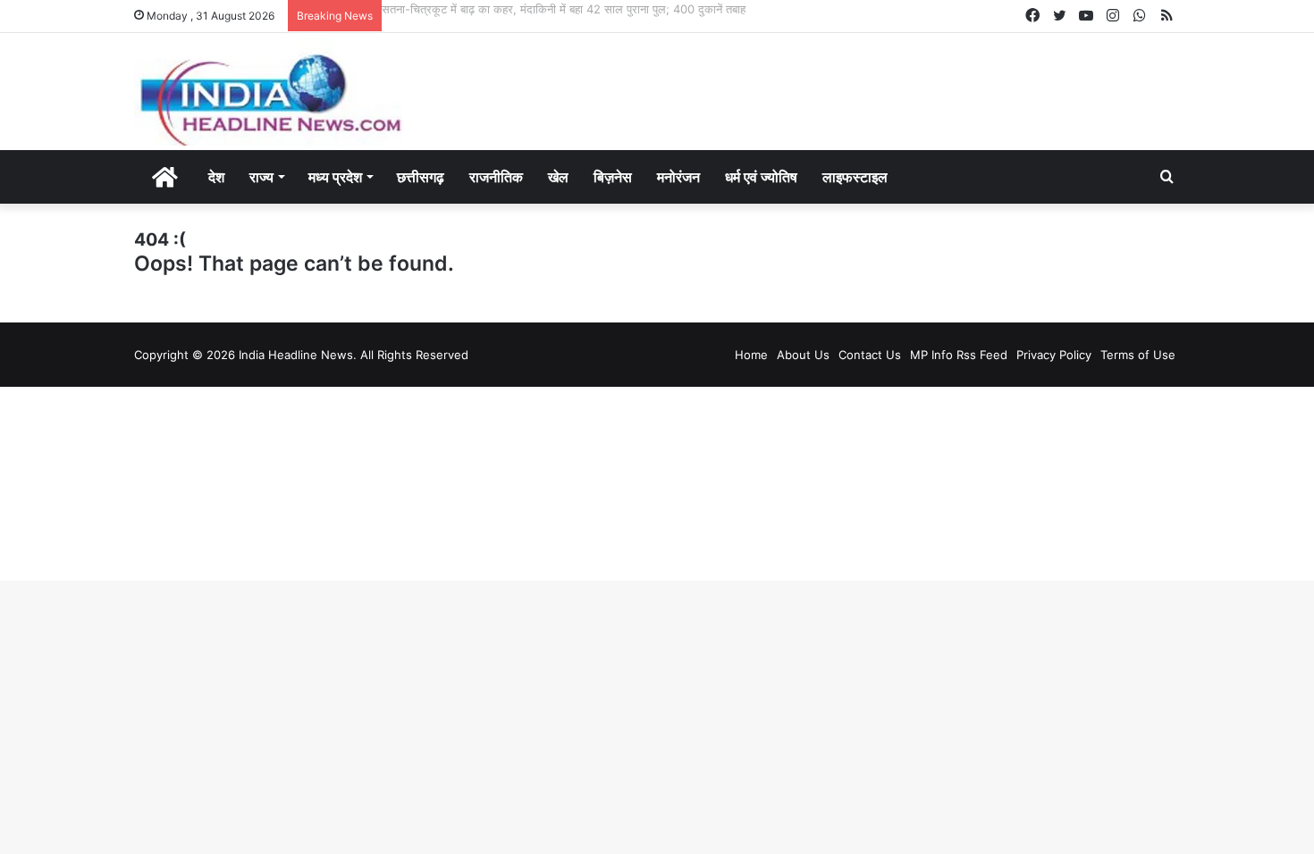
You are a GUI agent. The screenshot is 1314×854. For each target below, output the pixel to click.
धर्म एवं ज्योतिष (761, 177)
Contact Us (869, 354)
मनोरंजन (678, 177)
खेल (558, 177)
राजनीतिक (496, 177)
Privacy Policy (1053, 354)
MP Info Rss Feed (958, 354)
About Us (803, 354)
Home (751, 354)
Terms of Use (1137, 354)
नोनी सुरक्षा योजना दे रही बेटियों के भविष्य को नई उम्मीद (496, 9)
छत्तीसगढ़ (420, 177)
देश (216, 177)
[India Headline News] (268, 92)
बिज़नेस (613, 177)
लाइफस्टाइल (855, 177)
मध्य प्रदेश (335, 177)
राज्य (261, 177)
